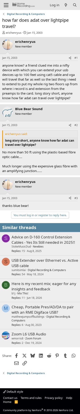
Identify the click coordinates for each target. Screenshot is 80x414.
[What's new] (66, 5)
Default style (14, 392)
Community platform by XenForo (38, 410)
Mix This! (22, 293)
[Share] (70, 58)
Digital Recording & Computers (47, 270)
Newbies (38, 246)
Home (7, 402)
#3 (76, 198)
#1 (76, 58)
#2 (76, 125)
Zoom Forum (33, 338)
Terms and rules (31, 398)
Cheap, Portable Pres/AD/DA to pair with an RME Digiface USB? (43, 309)
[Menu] (6, 5)
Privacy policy (54, 398)
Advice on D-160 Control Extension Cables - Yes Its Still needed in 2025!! (43, 239)
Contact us (10, 398)
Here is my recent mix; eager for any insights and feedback (44, 286)
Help (69, 398)
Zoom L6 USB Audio (29, 334)
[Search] (74, 5)
